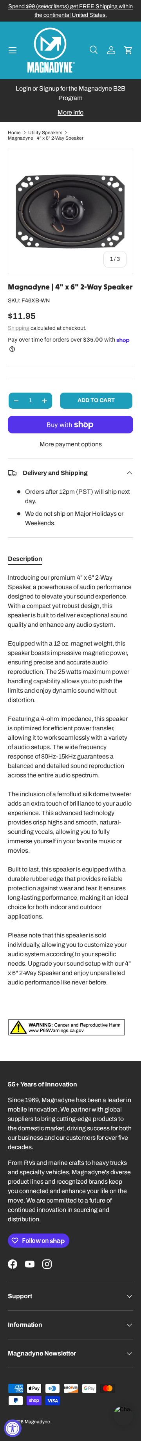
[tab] (25, 559)
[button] (128, 50)
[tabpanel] (70, 804)
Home (14, 132)
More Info (70, 112)
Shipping (18, 328)
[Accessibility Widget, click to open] (13, 1428)
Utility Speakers (45, 132)
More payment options (71, 444)
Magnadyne (37, 1422)
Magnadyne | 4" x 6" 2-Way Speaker (45, 138)
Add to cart (96, 400)
